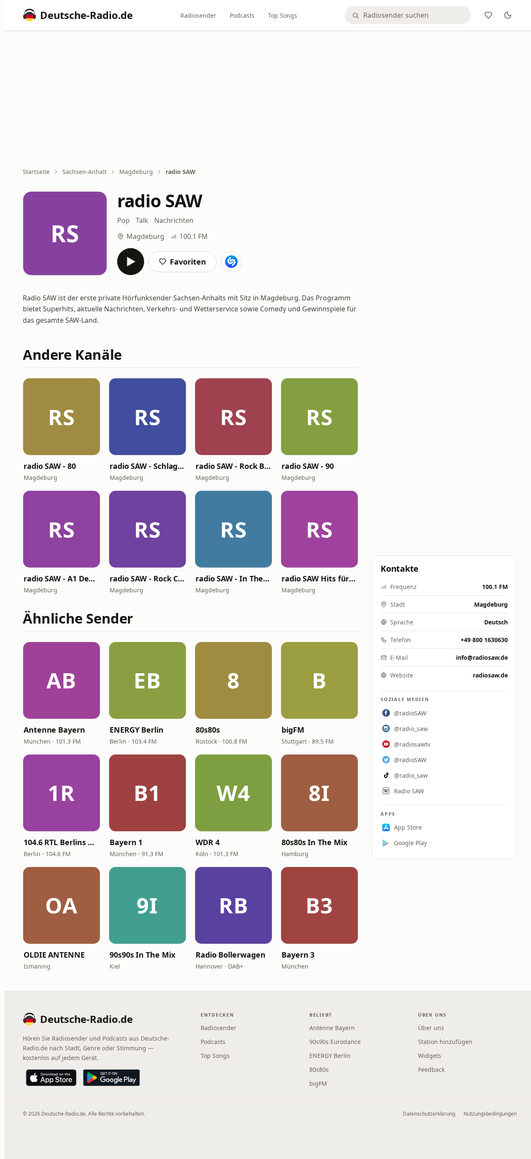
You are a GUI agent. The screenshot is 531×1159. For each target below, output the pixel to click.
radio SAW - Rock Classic (147, 578)
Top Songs (282, 15)
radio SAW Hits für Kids (319, 578)
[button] (61, 416)
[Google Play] (111, 1077)
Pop (123, 220)
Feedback (431, 1069)
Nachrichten (173, 220)
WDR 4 (208, 842)
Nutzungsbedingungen (490, 1113)
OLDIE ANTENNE (54, 955)
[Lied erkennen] (231, 261)
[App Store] (51, 1077)
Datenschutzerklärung (429, 1113)
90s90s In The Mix (142, 955)
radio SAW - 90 (308, 466)
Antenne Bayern (54, 730)
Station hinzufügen (445, 1042)
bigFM (293, 730)
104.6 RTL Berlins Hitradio (61, 842)
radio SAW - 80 (50, 466)
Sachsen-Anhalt (84, 172)
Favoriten (188, 262)
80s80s (208, 730)
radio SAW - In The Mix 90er (233, 578)
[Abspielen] (130, 261)
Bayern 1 (126, 842)
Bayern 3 (298, 955)
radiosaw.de (490, 675)
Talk (142, 220)
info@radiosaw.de (482, 657)
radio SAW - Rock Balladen (233, 466)
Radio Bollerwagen (230, 955)
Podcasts (242, 15)
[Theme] (508, 15)
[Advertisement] (270, 100)
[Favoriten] (488, 15)
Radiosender (198, 15)
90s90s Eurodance (335, 1042)
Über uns (431, 1028)
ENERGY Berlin (137, 730)
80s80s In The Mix (314, 842)
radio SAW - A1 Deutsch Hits (61, 578)
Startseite (36, 172)
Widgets (429, 1056)
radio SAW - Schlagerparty (147, 466)
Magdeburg (136, 172)
